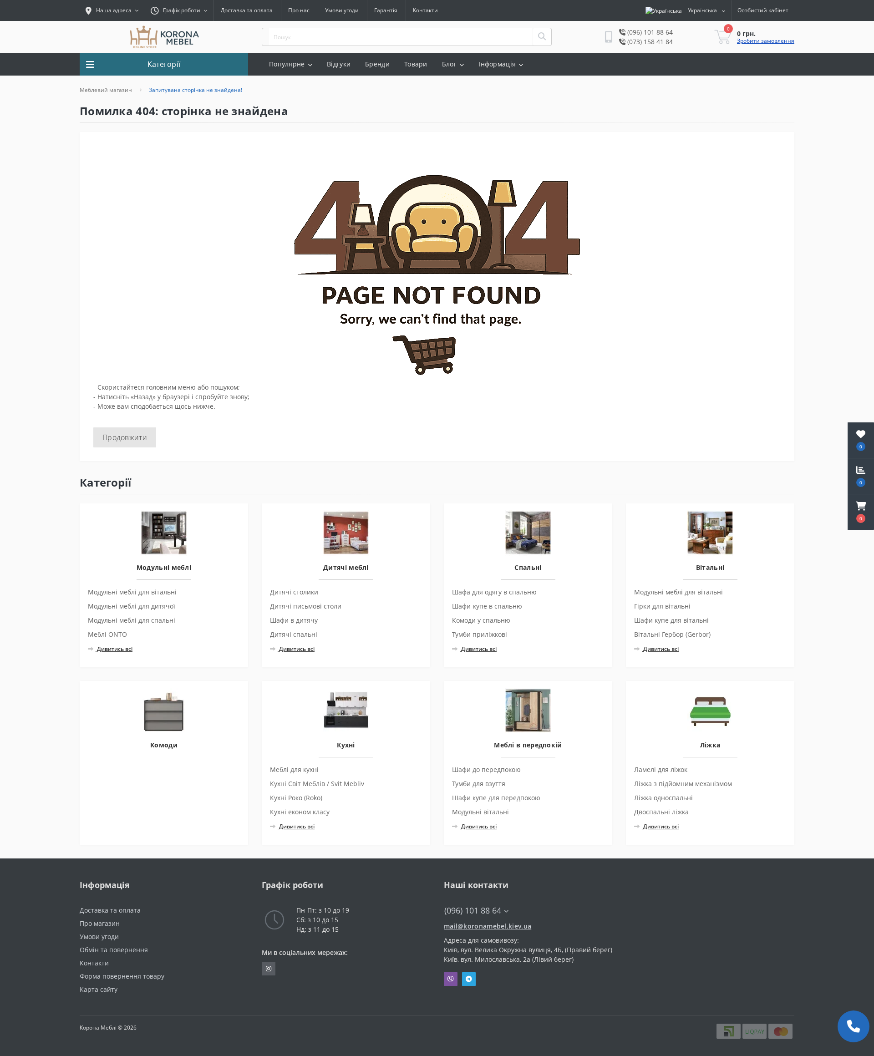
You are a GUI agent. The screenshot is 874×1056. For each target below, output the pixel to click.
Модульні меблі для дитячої (131, 606)
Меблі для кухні (294, 769)
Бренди (377, 64)
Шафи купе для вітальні (671, 620)
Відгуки (339, 64)
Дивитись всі (114, 649)
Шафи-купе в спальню (487, 606)
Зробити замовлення (765, 41)
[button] (861, 512)
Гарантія (385, 10)
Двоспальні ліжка (661, 811)
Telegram (469, 979)
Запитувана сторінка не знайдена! (195, 90)
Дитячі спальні (293, 634)
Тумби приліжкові (479, 634)
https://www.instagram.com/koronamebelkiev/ (268, 968)
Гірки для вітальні (662, 606)
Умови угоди (342, 10)
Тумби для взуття (478, 783)
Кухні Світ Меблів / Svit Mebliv (317, 783)
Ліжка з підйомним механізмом (683, 783)
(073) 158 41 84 (649, 41)
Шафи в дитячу (294, 620)
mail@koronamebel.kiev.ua (487, 926)
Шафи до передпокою (486, 769)
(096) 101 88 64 (649, 32)
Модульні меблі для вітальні (132, 592)
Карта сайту (98, 989)
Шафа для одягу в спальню (494, 592)
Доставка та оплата (247, 10)
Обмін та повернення (114, 949)
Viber (450, 979)
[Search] (541, 37)
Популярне (287, 64)
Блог (449, 64)
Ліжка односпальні (663, 797)
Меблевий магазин (106, 90)
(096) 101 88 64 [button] (472, 910)
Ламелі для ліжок (660, 769)
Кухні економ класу (300, 811)
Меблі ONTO (107, 634)
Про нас (299, 10)
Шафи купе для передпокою (496, 797)
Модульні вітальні (480, 811)
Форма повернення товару (122, 976)
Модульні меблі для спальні (131, 620)
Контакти (425, 10)
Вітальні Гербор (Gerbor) (672, 634)
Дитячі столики (294, 592)
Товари (415, 64)
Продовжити (124, 437)
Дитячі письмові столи (305, 606)
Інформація (497, 64)
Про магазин (100, 923)
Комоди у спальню (481, 620)
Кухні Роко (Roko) (296, 797)
